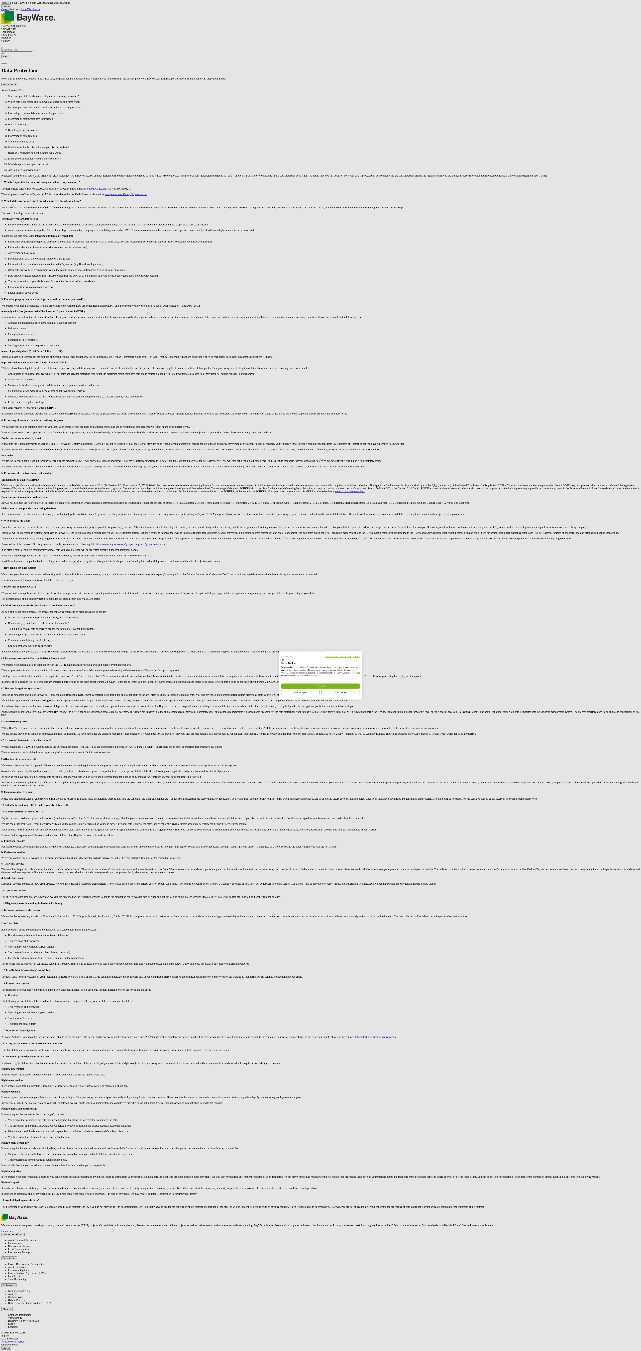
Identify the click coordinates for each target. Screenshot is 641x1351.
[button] (286, 657)
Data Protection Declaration (338, 656)
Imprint (356, 656)
